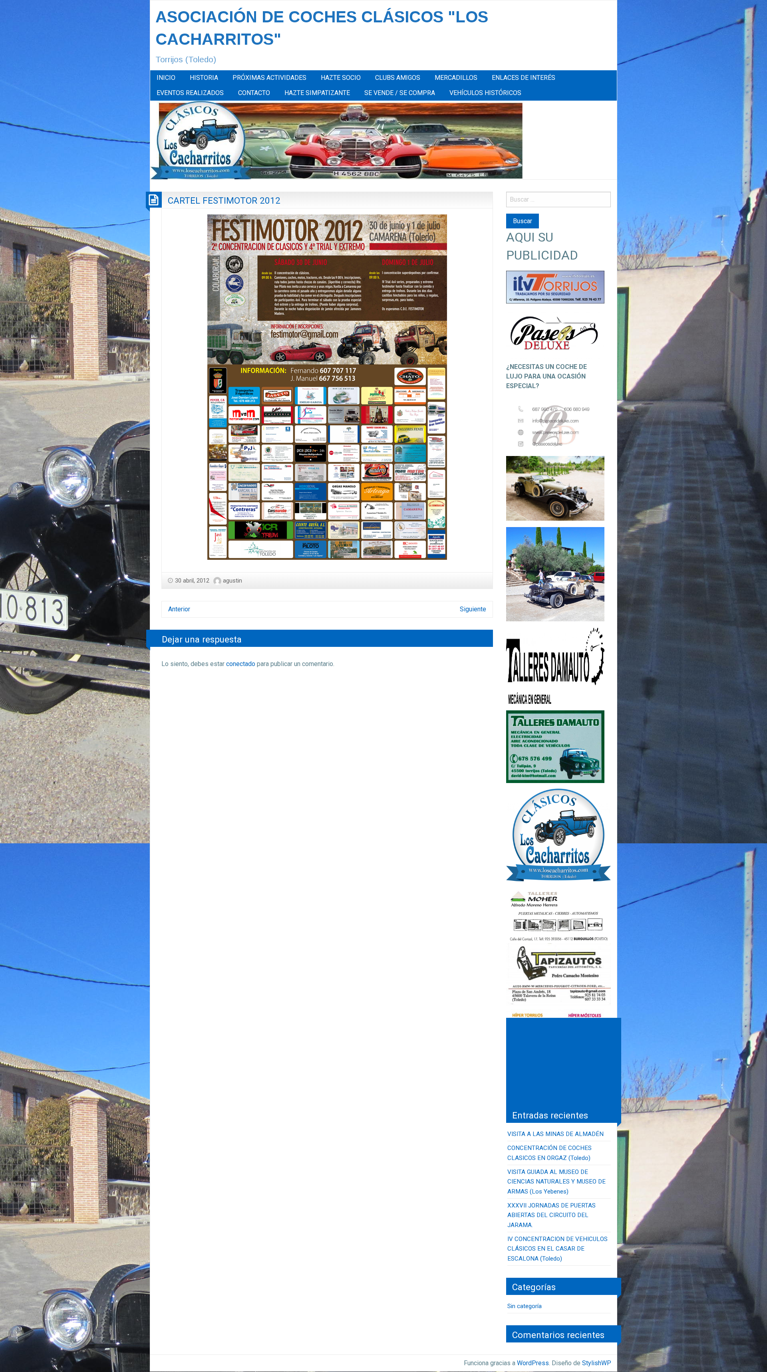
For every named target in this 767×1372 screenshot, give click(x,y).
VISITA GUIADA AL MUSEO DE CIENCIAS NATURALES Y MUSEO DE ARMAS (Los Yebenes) (556, 1181)
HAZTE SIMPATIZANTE (317, 93)
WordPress (533, 1363)
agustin (232, 580)
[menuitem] (166, 77)
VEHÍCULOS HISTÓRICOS (485, 93)
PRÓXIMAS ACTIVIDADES (269, 77)
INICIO (166, 77)
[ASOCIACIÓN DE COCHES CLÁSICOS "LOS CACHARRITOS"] (336, 139)
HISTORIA (204, 77)
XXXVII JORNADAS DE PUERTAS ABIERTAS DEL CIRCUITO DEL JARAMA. (551, 1215)
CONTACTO (254, 93)
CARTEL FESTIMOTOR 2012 (224, 200)
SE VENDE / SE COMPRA (399, 93)
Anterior (179, 609)
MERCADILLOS (456, 77)
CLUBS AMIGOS (397, 77)
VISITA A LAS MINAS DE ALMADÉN (555, 1134)
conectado (240, 664)
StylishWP (596, 1363)
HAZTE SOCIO (341, 77)
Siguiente (473, 609)
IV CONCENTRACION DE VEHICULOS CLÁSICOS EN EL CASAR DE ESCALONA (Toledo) (557, 1248)
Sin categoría (524, 1306)
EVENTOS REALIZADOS (190, 93)
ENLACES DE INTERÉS (523, 77)
